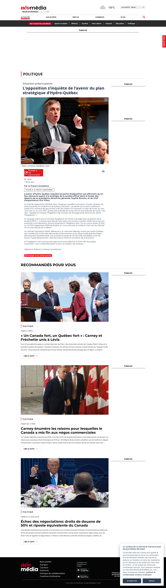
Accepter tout (132, 581)
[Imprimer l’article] (103, 172)
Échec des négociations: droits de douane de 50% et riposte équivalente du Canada (61, 523)
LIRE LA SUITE (29, 356)
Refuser (152, 581)
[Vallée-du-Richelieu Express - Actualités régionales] (33, 8)
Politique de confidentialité (52, 573)
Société (85, 23)
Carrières (44, 567)
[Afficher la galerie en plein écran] (106, 99)
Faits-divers (96, 23)
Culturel (108, 23)
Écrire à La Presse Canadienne (39, 190)
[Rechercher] (144, 17)
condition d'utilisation (143, 575)
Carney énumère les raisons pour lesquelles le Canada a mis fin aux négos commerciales (61, 430)
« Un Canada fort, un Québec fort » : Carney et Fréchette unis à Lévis (61, 338)
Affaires (74, 23)
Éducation (120, 23)
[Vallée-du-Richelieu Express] (29, 570)
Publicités (44, 570)
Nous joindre (45, 561)
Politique (131, 23)
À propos (44, 564)
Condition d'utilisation (50, 576)
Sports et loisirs (61, 23)
